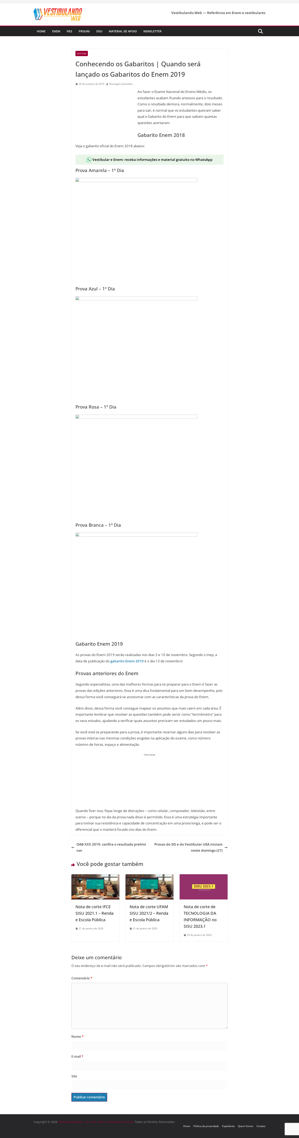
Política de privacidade (206, 1126)
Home (41, 31)
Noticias (81, 53)
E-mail (77, 1056)
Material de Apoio (123, 31)
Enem (56, 31)
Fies (69, 31)
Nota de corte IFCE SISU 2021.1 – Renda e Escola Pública (94, 913)
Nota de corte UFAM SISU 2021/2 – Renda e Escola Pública (149, 913)
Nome (77, 1036)
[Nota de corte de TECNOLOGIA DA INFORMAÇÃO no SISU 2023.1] (204, 877)
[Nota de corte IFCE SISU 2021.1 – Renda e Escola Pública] (95, 877)
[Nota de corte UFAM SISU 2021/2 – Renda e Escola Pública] (149, 877)
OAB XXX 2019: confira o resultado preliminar (111, 847)
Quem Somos (245, 1126)
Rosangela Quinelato (121, 84)
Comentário (81, 978)
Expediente (228, 1126)
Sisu (99, 31)
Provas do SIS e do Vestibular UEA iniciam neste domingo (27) (188, 847)
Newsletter (152, 31)
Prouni (84, 31)
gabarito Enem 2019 (127, 661)
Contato (260, 1126)
